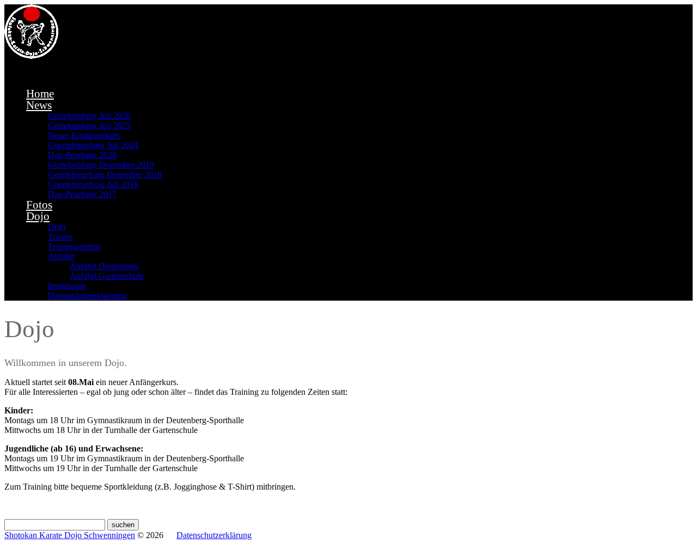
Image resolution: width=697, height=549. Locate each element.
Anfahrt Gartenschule (107, 275)
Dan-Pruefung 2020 (82, 155)
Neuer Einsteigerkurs (84, 135)
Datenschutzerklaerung (87, 295)
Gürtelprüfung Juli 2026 (89, 115)
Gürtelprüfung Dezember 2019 (101, 164)
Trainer (60, 236)
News (39, 105)
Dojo (38, 216)
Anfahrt (61, 256)
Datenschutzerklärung (214, 535)
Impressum (66, 285)
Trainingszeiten (74, 246)
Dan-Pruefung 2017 (82, 194)
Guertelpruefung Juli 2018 (93, 184)
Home (40, 93)
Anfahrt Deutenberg (104, 266)
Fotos (39, 204)
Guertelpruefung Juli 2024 (93, 145)
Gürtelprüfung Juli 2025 (89, 125)
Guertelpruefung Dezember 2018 (105, 174)
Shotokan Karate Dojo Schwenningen (69, 535)
